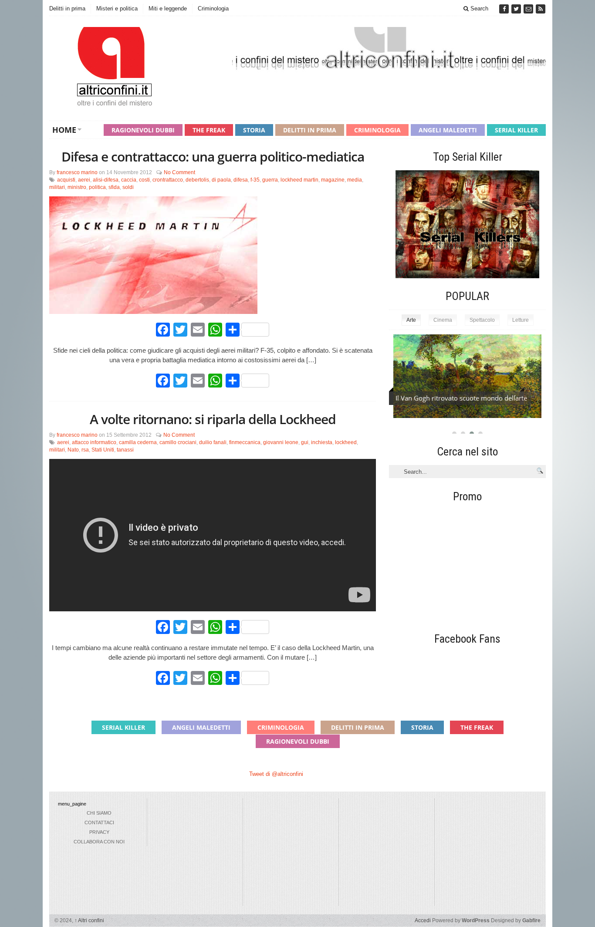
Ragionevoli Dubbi (143, 130)
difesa (240, 180)
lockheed (346, 442)
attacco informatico (94, 442)
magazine (333, 180)
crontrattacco (167, 180)
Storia (254, 130)
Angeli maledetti (448, 130)
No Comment (179, 172)
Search (478, 8)
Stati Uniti (102, 450)
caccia (128, 180)
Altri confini (89, 920)
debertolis (197, 180)
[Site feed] (540, 9)
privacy (99, 832)
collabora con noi (99, 841)
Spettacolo (482, 320)
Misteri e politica (117, 8)
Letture (520, 320)
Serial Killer (516, 130)
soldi (128, 187)
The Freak (209, 130)
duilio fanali (213, 442)
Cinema (442, 320)
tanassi (125, 450)
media (354, 180)
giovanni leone (280, 442)
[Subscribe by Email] (529, 9)
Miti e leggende (168, 8)
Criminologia (213, 8)
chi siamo (99, 813)
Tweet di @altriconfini (276, 774)
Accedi (423, 920)
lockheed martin (299, 180)
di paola (221, 180)
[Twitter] (517, 9)
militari (57, 187)
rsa (85, 450)
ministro (77, 187)
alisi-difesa (105, 180)
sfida (114, 187)
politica (97, 187)
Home (64, 130)
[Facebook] (505, 9)
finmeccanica (244, 442)
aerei (84, 180)
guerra (270, 180)
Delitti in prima (67, 8)
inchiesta (321, 442)
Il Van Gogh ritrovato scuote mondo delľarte (461, 398)
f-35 (255, 180)
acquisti (66, 180)
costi (144, 180)
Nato (73, 450)
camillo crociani (177, 442)
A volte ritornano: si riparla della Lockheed (213, 419)
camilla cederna (138, 442)
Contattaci (99, 822)
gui (304, 442)
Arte (411, 320)
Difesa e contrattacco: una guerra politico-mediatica (212, 156)
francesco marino (77, 172)
